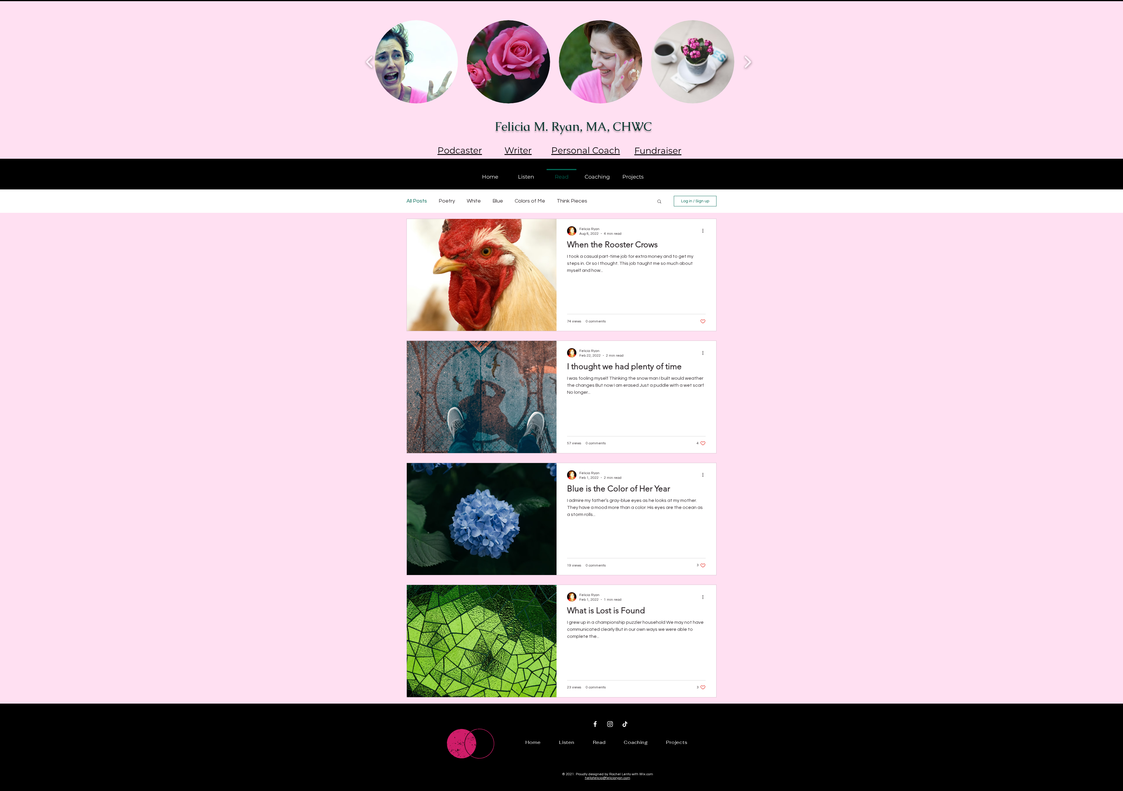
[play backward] (369, 62)
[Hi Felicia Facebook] (595, 724)
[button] (659, 202)
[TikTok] (625, 724)
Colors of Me (530, 201)
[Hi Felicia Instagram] (610, 724)
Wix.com (646, 774)
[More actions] (704, 230)
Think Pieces (572, 201)
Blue (497, 201)
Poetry (447, 201)
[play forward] (747, 62)
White (474, 201)
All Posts (417, 201)
